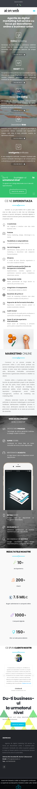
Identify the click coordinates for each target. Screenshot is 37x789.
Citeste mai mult (26, 683)
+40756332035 (10, 761)
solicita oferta (18, 724)
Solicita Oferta (18, 2)
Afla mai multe (18, 54)
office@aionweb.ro (13, 759)
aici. (18, 785)
